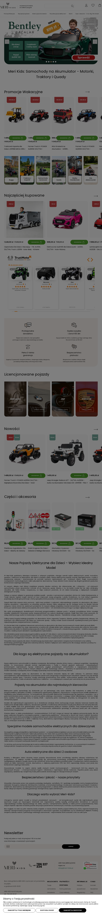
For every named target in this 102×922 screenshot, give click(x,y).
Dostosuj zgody (47, 910)
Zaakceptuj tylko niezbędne (19, 910)
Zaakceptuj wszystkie (73, 910)
